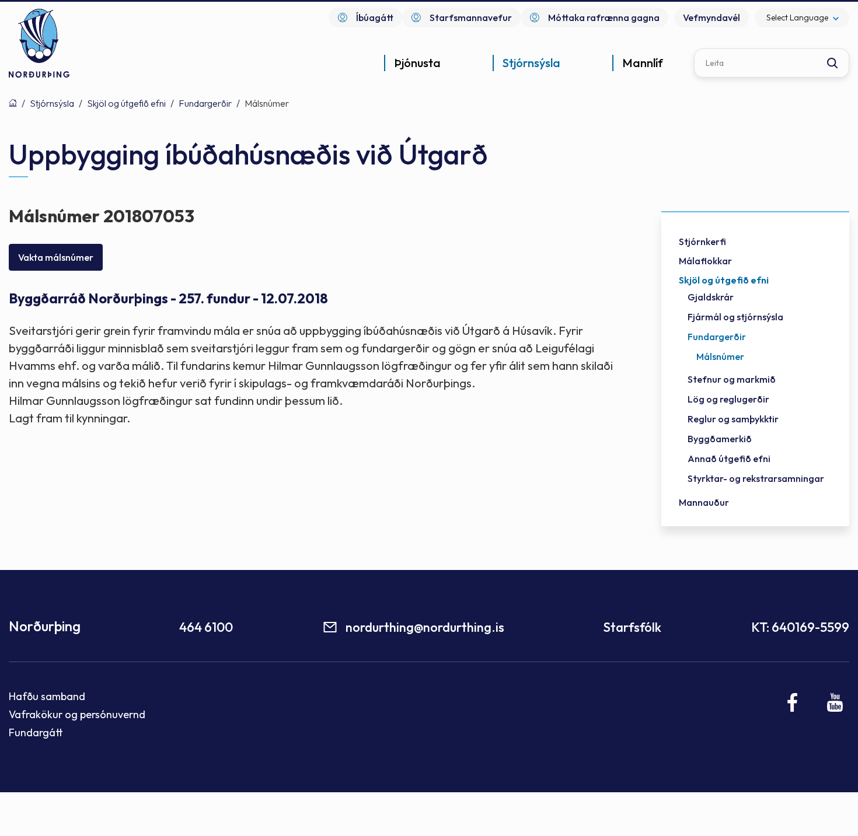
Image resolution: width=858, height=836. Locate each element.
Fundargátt (36, 732)
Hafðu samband (47, 696)
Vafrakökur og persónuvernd (77, 714)
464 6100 (206, 627)
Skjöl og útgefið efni (126, 103)
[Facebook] (793, 702)
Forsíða (13, 103)
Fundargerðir (205, 103)
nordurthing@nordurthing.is (425, 627)
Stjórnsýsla (52, 103)
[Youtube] (835, 702)
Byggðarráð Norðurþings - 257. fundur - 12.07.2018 (168, 298)
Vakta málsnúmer (55, 257)
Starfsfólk (632, 627)
